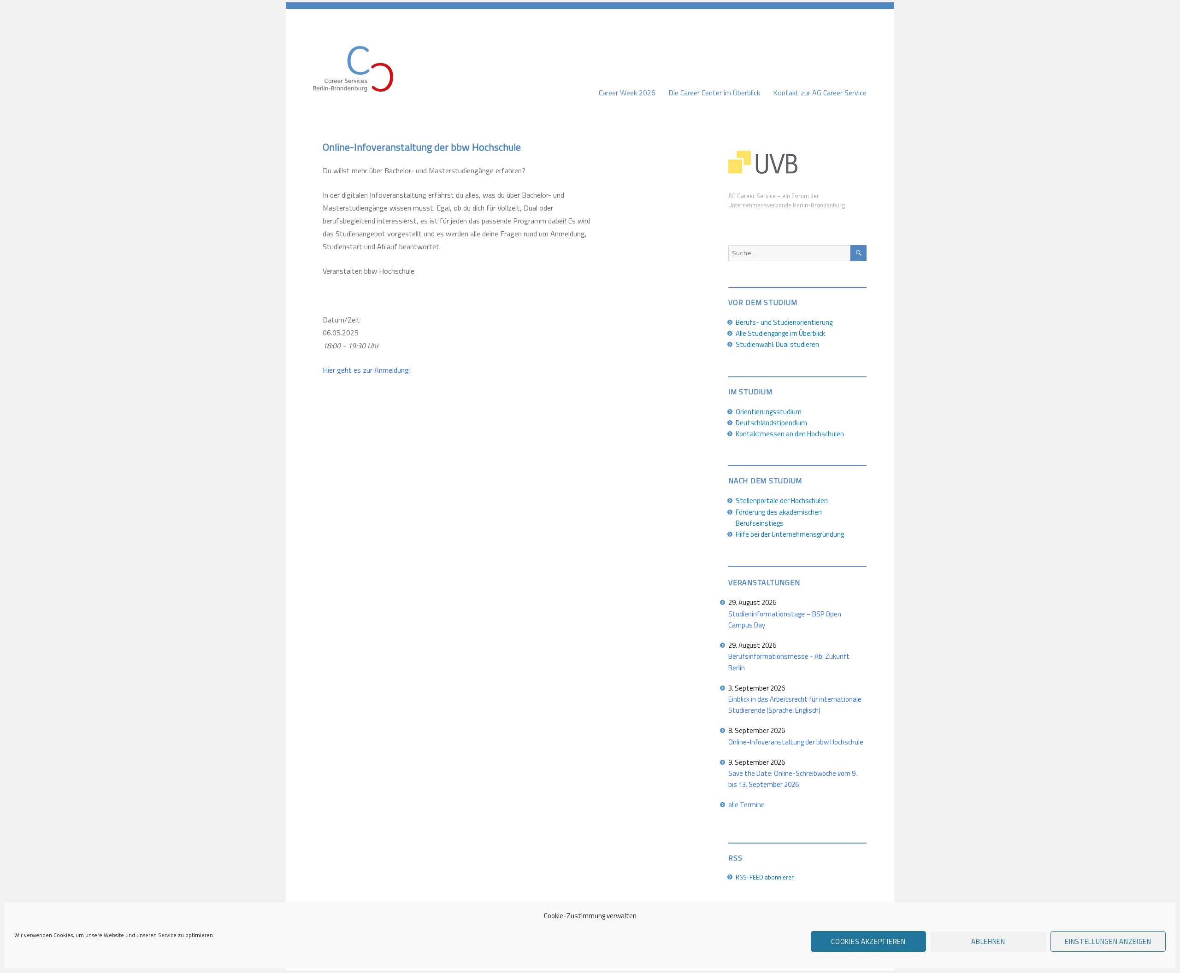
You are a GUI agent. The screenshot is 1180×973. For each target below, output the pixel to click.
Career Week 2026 (627, 92)
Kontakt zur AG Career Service (820, 92)
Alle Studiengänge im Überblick (780, 333)
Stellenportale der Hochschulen (782, 500)
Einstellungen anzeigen (1108, 941)
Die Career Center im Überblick (714, 92)
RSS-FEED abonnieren (765, 877)
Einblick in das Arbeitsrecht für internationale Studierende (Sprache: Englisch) (794, 704)
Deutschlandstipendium (771, 422)
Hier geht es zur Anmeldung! (367, 369)
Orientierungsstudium (769, 411)
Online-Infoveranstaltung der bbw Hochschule (795, 742)
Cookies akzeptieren (868, 941)
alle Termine (746, 804)
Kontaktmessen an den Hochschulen (790, 433)
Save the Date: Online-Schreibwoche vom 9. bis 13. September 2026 (792, 779)
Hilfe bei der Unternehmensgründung (790, 534)
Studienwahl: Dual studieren (777, 344)
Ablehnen (988, 941)
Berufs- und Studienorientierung (784, 322)
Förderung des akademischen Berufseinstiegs (779, 517)
